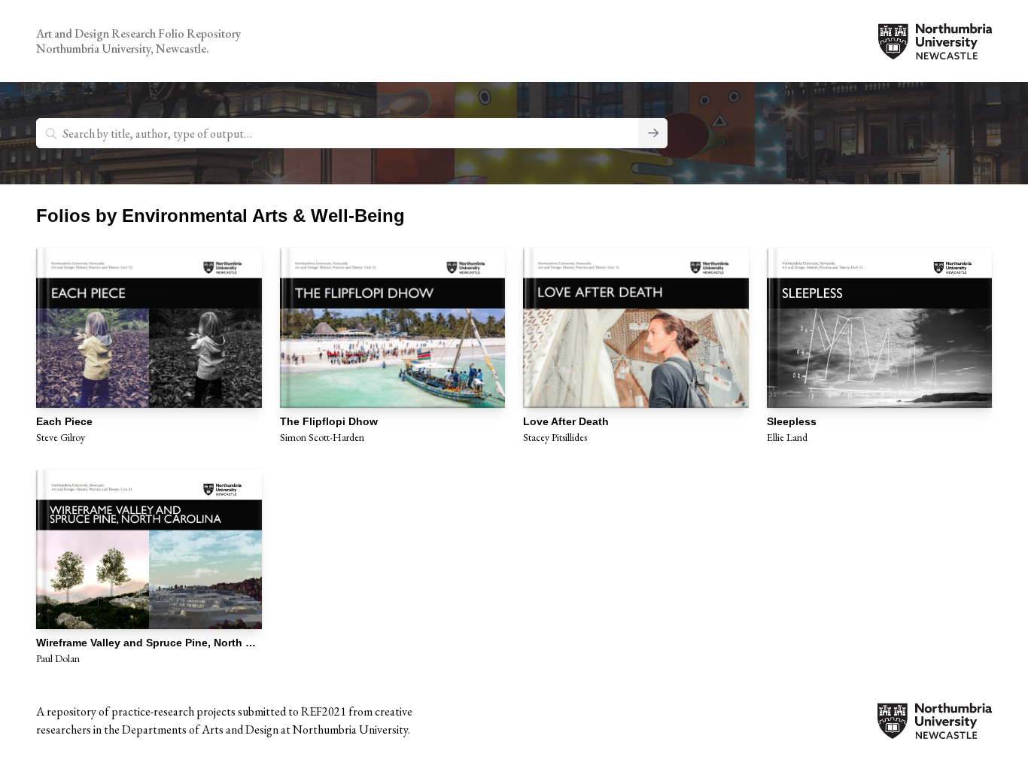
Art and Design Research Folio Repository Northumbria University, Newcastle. (138, 41)
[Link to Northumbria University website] (934, 729)
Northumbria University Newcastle (935, 41)
